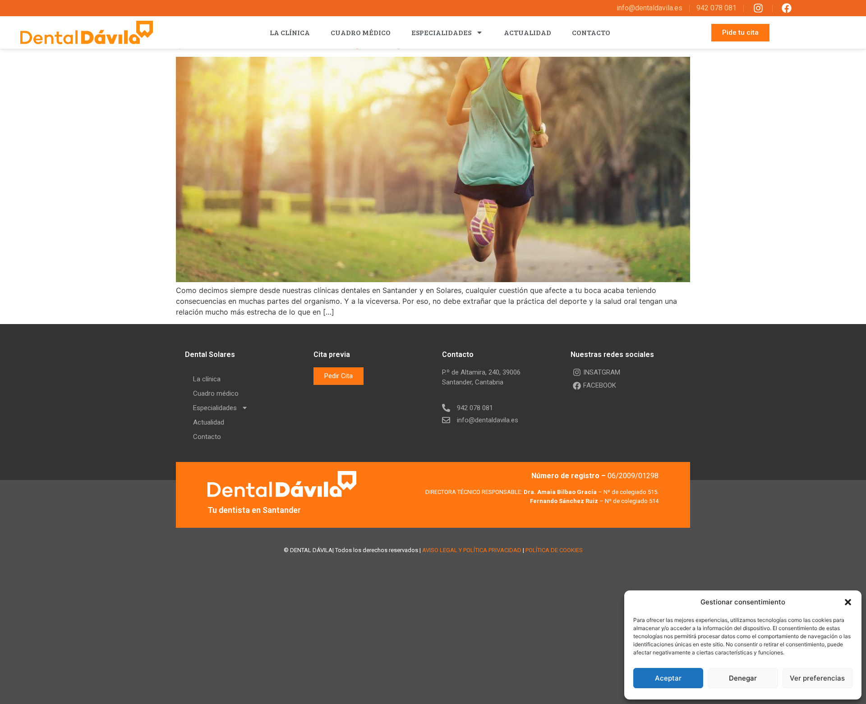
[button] (847, 602)
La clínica (290, 32)
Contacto (591, 32)
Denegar (743, 678)
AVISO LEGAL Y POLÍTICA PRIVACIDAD (471, 550)
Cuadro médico (361, 32)
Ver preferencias (817, 678)
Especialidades (441, 32)
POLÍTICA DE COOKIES (554, 550)
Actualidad (527, 32)
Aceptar (668, 678)
